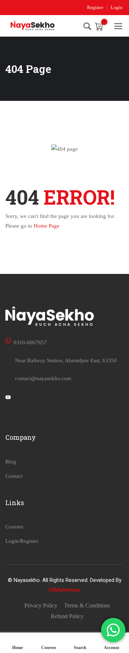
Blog (10, 462)
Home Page (46, 226)
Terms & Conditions (87, 605)
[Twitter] (8, 398)
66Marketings (64, 590)
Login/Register (21, 541)
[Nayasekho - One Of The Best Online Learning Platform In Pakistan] (32, 25)
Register (95, 7)
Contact (14, 476)
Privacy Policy (40, 605)
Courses (14, 527)
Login (117, 7)
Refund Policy (67, 616)
